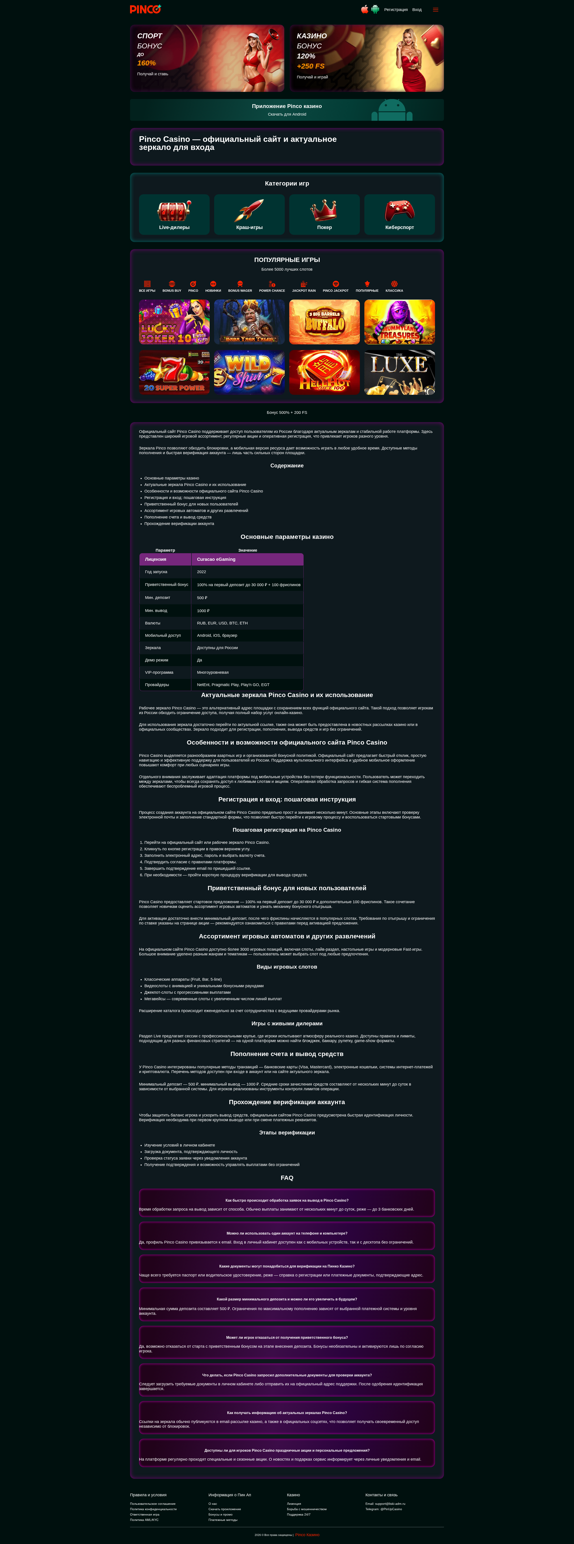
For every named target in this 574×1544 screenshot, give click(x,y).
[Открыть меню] (436, 10)
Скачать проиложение (225, 1509)
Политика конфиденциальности (153, 1509)
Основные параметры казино (171, 478)
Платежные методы (223, 1520)
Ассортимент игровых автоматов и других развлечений (196, 510)
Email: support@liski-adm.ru (385, 1503)
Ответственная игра (144, 1514)
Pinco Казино (307, 1535)
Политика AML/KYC (144, 1520)
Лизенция (294, 1503)
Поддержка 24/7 (299, 1514)
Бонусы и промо (221, 1514)
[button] (566, 1525)
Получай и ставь (152, 74)
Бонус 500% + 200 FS (287, 412)
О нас (213, 1503)
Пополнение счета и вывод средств (178, 517)
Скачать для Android (287, 114)
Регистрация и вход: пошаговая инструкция (185, 497)
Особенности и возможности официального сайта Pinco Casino (203, 491)
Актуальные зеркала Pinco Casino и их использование (195, 484)
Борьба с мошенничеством (307, 1509)
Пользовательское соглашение (153, 1503)
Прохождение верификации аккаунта (179, 523)
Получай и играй (312, 77)
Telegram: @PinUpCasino (383, 1509)
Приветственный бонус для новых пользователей (191, 504)
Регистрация (396, 9)
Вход (417, 9)
